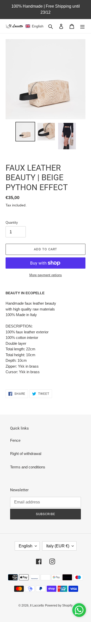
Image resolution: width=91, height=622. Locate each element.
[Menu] (82, 26)
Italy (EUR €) (57, 546)
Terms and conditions (27, 467)
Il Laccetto (37, 605)
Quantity (12, 222)
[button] (34, 26)
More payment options (45, 275)
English (25, 546)
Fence (15, 440)
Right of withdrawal (25, 453)
